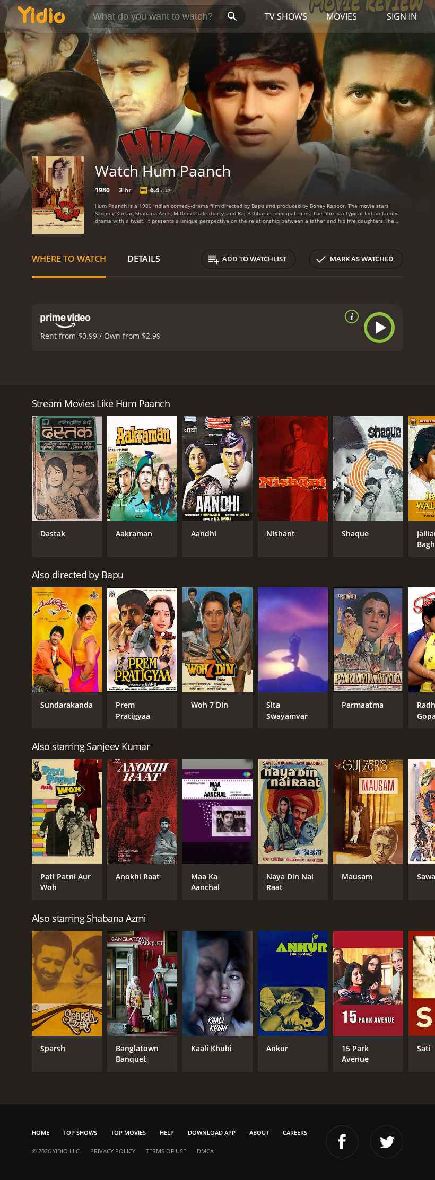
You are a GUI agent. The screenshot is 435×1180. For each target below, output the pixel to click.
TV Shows (286, 16)
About (259, 1133)
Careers (295, 1133)
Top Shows (80, 1133)
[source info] (350, 316)
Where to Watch (69, 259)
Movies (341, 16)
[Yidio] (41, 16)
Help (167, 1133)
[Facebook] (342, 1141)
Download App (212, 1133)
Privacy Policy (112, 1151)
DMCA (205, 1151)
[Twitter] (386, 1141)
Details (143, 259)
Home (40, 1133)
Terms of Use (166, 1151)
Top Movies (128, 1133)
